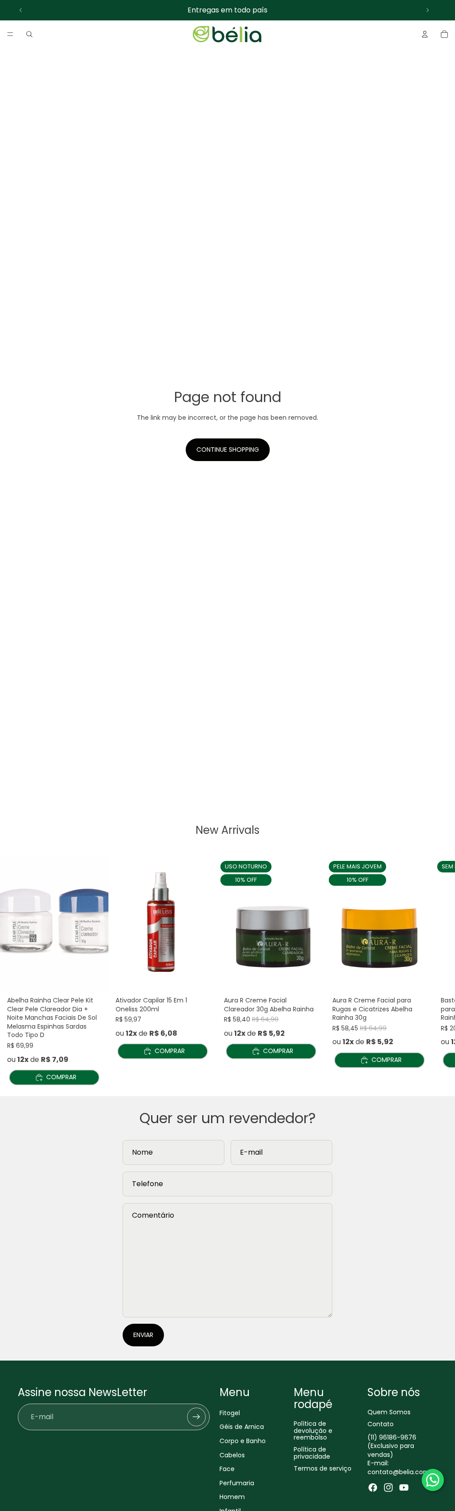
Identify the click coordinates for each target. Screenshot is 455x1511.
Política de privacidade (312, 1453)
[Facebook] (372, 1487)
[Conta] (425, 34)
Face (227, 1469)
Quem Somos (389, 1412)
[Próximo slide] (427, 10)
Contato (380, 1424)
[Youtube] (404, 1487)
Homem (232, 1497)
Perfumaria (237, 1483)
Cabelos (232, 1455)
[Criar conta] (196, 1417)
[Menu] (10, 34)
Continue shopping (227, 449)
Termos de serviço (322, 1468)
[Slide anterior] (21, 10)
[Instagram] (388, 1487)
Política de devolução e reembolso (313, 1431)
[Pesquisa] (29, 34)
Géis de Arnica (242, 1427)
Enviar (143, 1334)
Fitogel (230, 1412)
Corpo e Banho (243, 1440)
